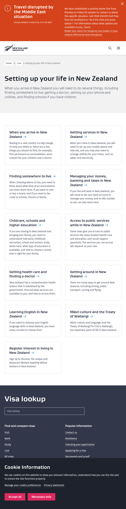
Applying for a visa (75, 450)
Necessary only (41, 497)
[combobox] (45, 411)
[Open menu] (118, 48)
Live (19, 63)
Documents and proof (77, 456)
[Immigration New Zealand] (16, 48)
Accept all (15, 497)
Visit (7, 432)
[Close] (122, 3)
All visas (9, 456)
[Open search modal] (110, 48)
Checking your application (79, 444)
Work (7, 438)
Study (8, 444)
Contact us (71, 432)
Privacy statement (54, 485)
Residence (71, 438)
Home (9, 63)
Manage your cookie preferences (23, 485)
